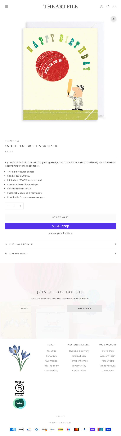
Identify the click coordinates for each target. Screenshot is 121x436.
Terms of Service (79, 360)
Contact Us (108, 370)
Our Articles (51, 360)
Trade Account (108, 365)
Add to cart (60, 217)
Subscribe (84, 308)
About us (51, 350)
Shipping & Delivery (79, 350)
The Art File (12, 141)
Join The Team (51, 365)
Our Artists (51, 355)
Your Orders (108, 360)
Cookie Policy (79, 370)
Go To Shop (108, 350)
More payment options (60, 233)
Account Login (107, 355)
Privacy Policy (79, 365)
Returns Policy (79, 355)
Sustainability (51, 370)
